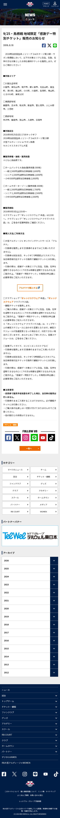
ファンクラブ (15, 483)
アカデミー (43, 490)
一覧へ (29, 448)
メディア (43, 504)
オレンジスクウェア (31, 298)
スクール (15, 497)
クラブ (15, 490)
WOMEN (43, 511)
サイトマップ (50, 791)
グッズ (43, 483)
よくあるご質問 (23, 795)
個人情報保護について (29, 791)
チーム (43, 469)
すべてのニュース (15, 469)
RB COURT (15, 511)
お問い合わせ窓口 (36, 795)
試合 (15, 476)
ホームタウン (43, 497)
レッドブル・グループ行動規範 (30, 801)
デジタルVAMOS (9, 757)
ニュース (6, 689)
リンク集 (41, 791)
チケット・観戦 (43, 476)
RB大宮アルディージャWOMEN (16, 762)
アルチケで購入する (28, 287)
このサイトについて (12, 791)
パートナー (15, 504)
